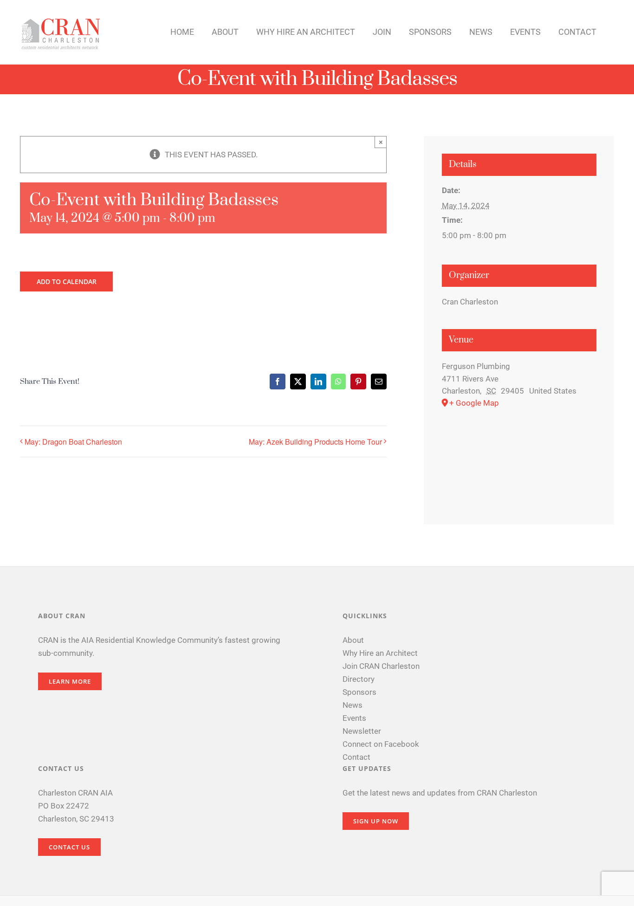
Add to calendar (67, 281)
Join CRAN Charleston (381, 666)
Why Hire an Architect (380, 653)
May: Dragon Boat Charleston (73, 441)
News (352, 705)
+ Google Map (474, 403)
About (353, 640)
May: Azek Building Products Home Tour (315, 441)
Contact (356, 757)
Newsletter (362, 731)
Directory (359, 679)
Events (354, 718)
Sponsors (359, 692)
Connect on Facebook (381, 744)
